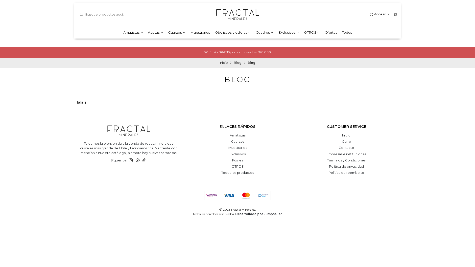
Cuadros (263, 32)
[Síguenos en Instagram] (130, 160)
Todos (347, 32)
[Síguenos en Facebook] (137, 160)
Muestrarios (200, 32)
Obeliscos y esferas (231, 32)
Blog (237, 63)
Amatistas (131, 32)
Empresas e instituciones (346, 154)
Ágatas (154, 32)
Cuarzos (175, 32)
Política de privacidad (346, 166)
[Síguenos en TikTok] (144, 160)
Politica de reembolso (346, 173)
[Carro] (395, 14)
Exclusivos (286, 32)
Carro (346, 141)
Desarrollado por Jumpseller (258, 214)
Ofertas (331, 32)
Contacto (346, 148)
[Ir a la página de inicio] (237, 14)
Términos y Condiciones (346, 160)
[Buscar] (81, 15)
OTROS (310, 32)
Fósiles (237, 160)
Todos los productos (237, 173)
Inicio (223, 63)
